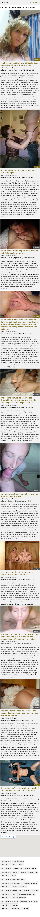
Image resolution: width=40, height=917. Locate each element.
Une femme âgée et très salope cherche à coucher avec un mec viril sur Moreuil (19, 789)
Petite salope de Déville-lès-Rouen (12, 861)
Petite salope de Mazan (8, 876)
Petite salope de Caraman (28, 868)
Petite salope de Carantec (9, 905)
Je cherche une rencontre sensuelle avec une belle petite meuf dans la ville (19, 64)
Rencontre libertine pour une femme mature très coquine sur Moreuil (17, 573)
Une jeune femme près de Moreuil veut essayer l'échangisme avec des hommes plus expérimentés (19, 713)
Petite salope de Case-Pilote (28, 872)
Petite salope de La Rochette (10, 901)
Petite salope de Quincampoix (10, 883)
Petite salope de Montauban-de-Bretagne (14, 909)
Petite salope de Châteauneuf (28, 890)
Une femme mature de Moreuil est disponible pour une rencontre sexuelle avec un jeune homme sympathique (18, 400)
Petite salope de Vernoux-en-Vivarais (13, 879)
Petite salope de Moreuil (30, 883)
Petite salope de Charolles (9, 868)
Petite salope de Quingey (29, 901)
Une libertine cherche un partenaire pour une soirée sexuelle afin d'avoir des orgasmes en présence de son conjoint (19, 636)
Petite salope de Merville (9, 890)
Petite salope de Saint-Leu (26, 894)
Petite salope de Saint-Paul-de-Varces (13, 898)
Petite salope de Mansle (8, 894)
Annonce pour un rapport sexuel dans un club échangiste (19, 171)
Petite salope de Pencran (9, 872)
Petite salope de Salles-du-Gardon (12, 865)
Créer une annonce (32, 2)
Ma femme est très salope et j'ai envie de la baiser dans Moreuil (19, 495)
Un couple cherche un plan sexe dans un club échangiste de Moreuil (19, 251)
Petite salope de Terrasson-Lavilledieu (13, 887)
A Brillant (4, 2)
